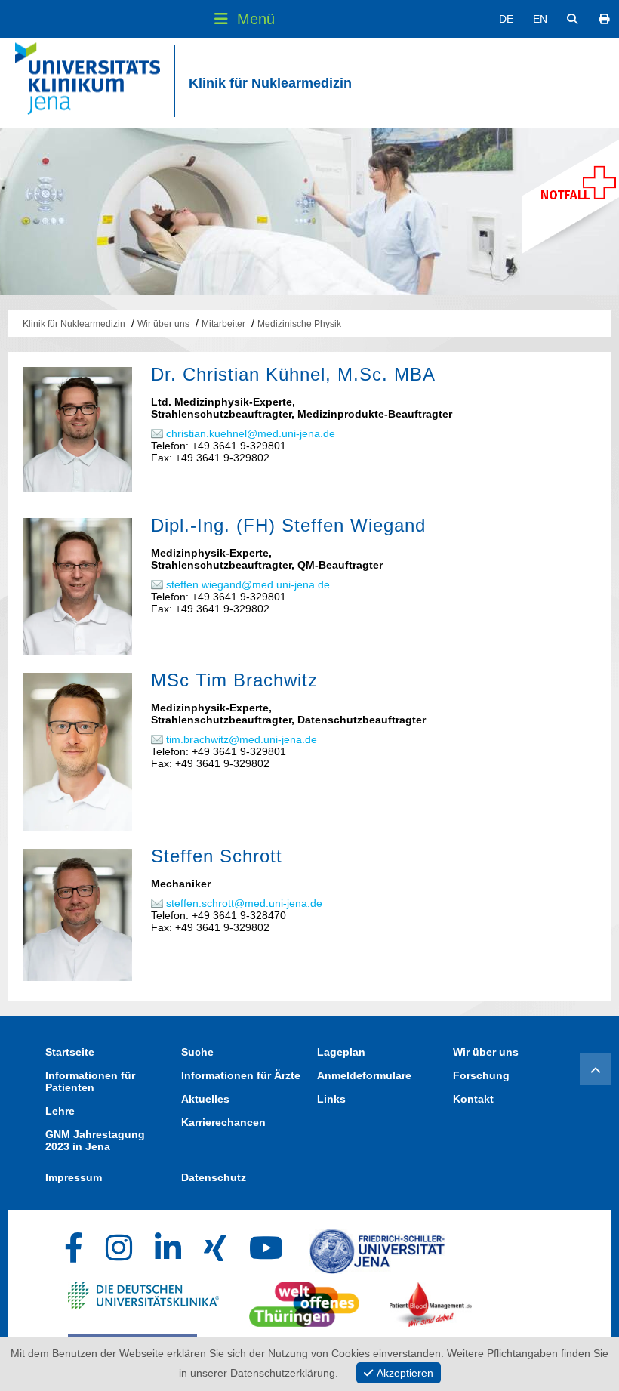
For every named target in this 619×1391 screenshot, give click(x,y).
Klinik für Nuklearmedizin (270, 83)
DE (506, 19)
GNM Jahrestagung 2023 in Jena (95, 1140)
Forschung (481, 1075)
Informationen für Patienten (90, 1081)
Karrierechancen (223, 1122)
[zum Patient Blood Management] (431, 1300)
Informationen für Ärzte (240, 1075)
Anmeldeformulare (364, 1075)
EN (540, 19)
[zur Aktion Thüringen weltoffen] (304, 1300)
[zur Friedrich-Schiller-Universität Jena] (377, 1247)
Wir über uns (163, 324)
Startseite (69, 1052)
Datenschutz (213, 1177)
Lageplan (341, 1052)
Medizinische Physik (299, 324)
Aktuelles (205, 1099)
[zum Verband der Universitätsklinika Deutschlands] (143, 1300)
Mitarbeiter (223, 324)
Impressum (73, 1177)
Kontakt (473, 1099)
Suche (197, 1052)
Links (331, 1099)
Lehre (60, 1111)
